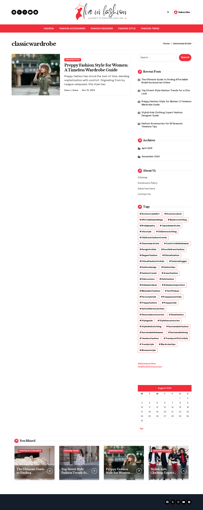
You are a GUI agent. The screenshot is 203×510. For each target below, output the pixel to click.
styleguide (147, 321)
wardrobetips (168, 344)
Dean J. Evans (71, 90)
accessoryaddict (151, 214)
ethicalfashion (171, 255)
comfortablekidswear (177, 244)
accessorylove (174, 214)
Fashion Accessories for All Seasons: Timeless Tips (162, 125)
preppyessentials (172, 297)
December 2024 (151, 156)
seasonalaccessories (153, 315)
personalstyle (149, 297)
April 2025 (147, 148)
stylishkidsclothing (151, 327)
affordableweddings (152, 220)
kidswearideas (149, 285)
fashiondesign (149, 267)
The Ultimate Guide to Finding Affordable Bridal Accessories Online (165, 81)
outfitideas (173, 291)
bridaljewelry (148, 226)
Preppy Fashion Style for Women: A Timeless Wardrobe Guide (166, 103)
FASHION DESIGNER (102, 28)
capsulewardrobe (171, 226)
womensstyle (149, 350)
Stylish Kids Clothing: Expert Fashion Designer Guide (162, 114)
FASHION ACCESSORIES (72, 28)
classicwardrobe (150, 244)
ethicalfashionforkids (153, 261)
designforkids (149, 250)
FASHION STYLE (127, 28)
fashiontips (169, 267)
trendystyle (148, 344)
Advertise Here (146, 189)
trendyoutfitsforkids (177, 338)
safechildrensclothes (153, 309)
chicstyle (146, 232)
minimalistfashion (151, 291)
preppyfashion (149, 303)
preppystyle (170, 303)
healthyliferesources (150, 367)
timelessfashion (150, 338)
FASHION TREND (150, 28)
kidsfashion (167, 279)
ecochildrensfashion (173, 250)
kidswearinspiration (174, 285)
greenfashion (171, 273)
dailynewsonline (147, 364)
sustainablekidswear (152, 333)
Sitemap (142, 177)
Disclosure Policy (147, 183)
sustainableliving (179, 333)
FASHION (49, 28)
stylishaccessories (170, 321)
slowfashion (177, 315)
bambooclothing (178, 220)
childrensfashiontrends (154, 238)
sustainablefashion (178, 327)
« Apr (141, 429)
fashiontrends (149, 273)
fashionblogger (179, 261)
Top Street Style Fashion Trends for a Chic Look (166, 92)
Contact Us (144, 194)
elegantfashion (149, 255)
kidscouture (148, 279)
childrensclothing (167, 232)
